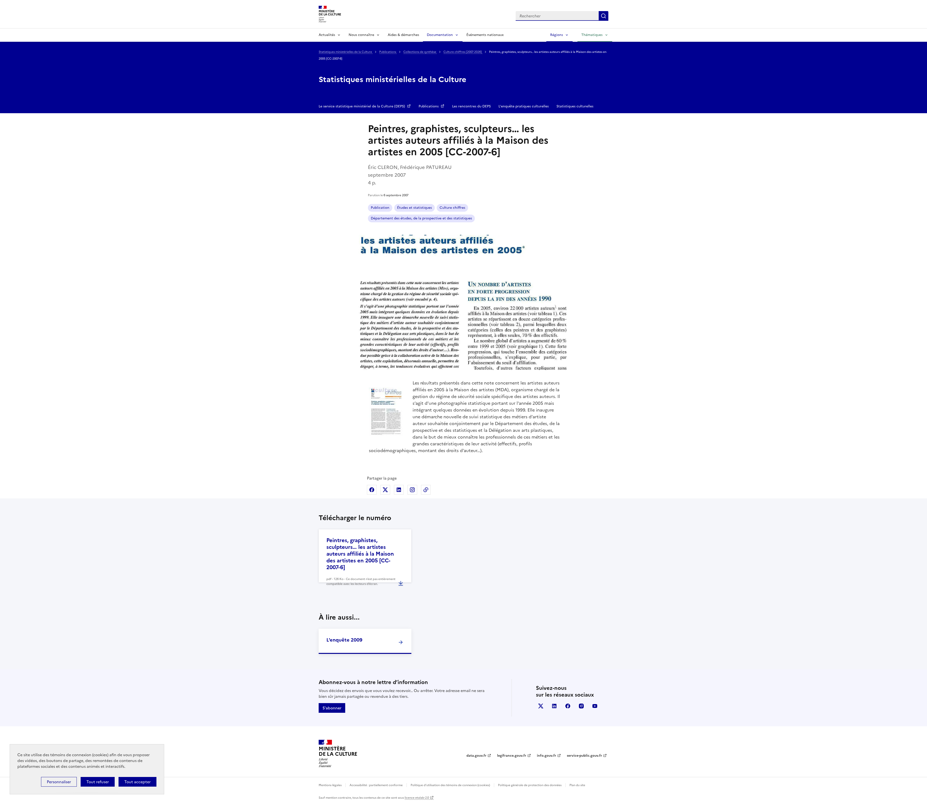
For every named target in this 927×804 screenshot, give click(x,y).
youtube (595, 706)
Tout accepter (137, 782)
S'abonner (332, 708)
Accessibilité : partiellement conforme (376, 785)
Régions (556, 34)
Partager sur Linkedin (399, 490)
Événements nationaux (485, 34)
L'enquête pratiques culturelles (524, 106)
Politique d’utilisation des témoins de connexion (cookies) (450, 785)
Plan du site (577, 785)
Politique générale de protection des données (530, 785)
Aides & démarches (403, 34)
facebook (568, 706)
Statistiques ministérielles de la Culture (346, 52)
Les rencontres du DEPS (471, 106)
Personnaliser (59, 782)
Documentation (440, 34)
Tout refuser (97, 782)
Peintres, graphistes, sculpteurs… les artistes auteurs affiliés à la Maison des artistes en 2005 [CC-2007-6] (360, 553)
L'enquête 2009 (344, 639)
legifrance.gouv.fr (511, 755)
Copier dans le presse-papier (426, 490)
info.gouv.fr (546, 755)
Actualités (327, 34)
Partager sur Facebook (372, 490)
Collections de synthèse (420, 52)
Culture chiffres (452, 207)
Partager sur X (385, 490)
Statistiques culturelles (574, 106)
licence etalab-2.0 (417, 798)
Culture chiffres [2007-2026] (463, 52)
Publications (388, 52)
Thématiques (592, 34)
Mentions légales (330, 785)
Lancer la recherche (603, 16)
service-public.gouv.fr (584, 755)
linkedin (554, 706)
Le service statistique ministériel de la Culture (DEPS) (362, 106)
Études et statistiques (414, 207)
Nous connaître (361, 34)
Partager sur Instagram (412, 490)
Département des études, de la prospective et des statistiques (421, 218)
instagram (581, 706)
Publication (380, 207)
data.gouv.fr (476, 755)
